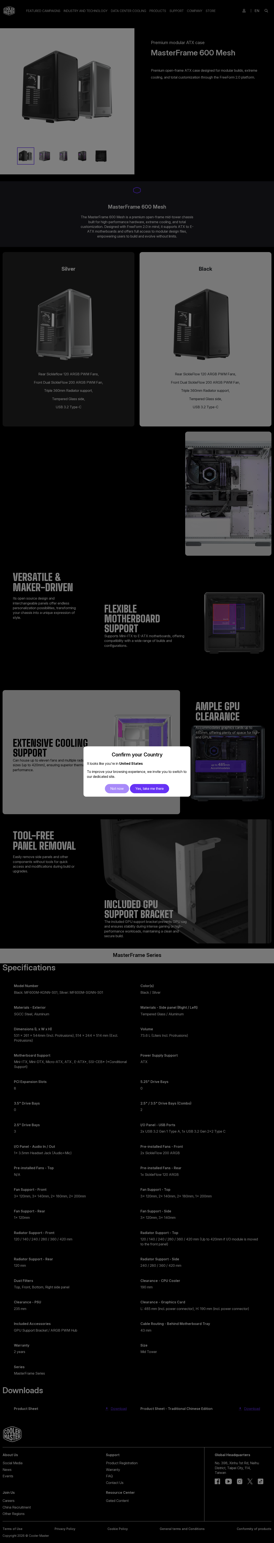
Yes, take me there (149, 788)
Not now (117, 788)
